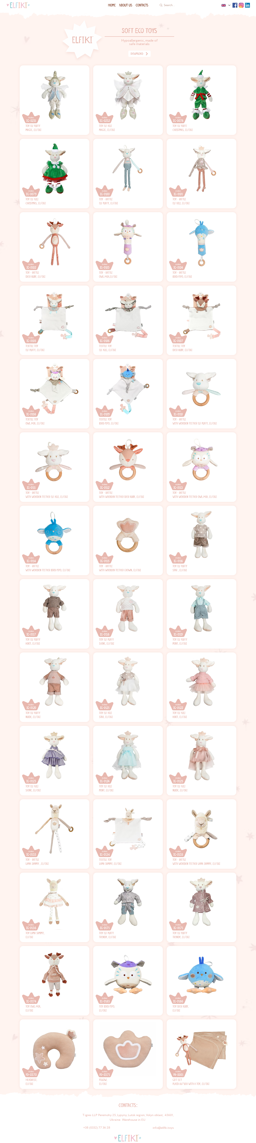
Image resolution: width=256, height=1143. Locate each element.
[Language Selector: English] (225, 5)
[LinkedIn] (247, 5)
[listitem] (54, 100)
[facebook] (234, 5)
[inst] (241, 5)
